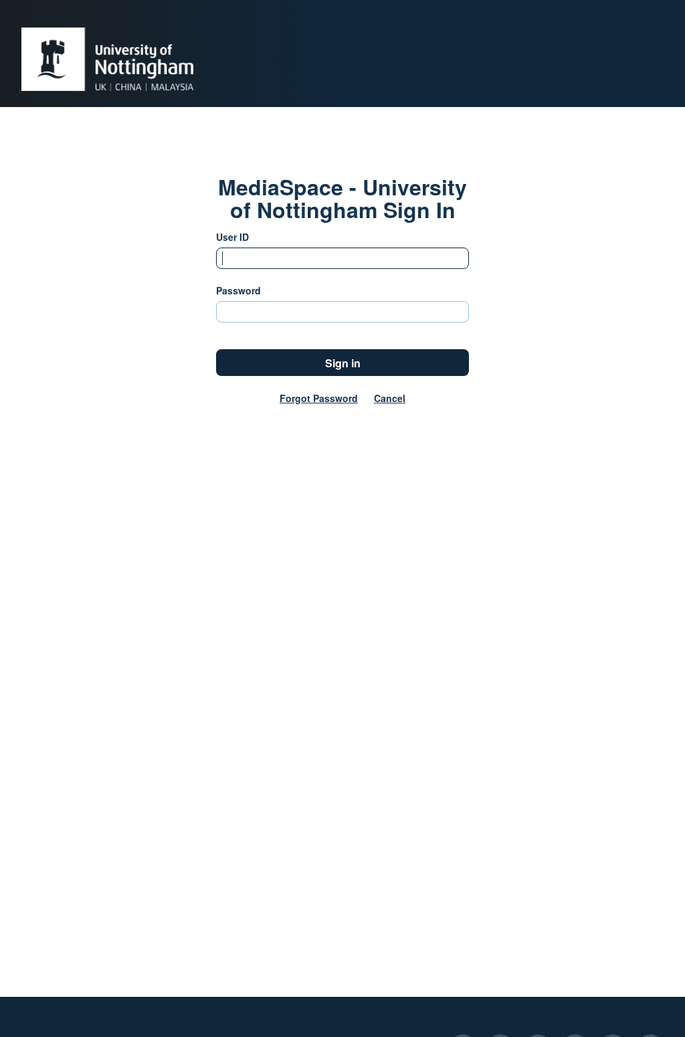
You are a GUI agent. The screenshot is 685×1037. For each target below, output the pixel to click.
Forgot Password (319, 398)
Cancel (389, 398)
